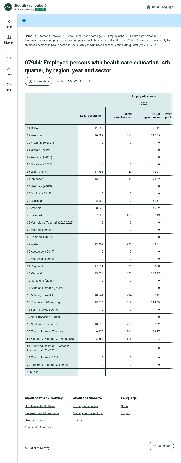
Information (41, 81)
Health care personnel (143, 36)
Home (28, 36)
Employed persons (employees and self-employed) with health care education (73, 40)
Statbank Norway (49, 36)
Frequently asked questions (42, 413)
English (125, 413)
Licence (77, 420)
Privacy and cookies (85, 406)
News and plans (35, 420)
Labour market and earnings (84, 36)
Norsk (124, 406)
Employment (116, 36)
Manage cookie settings (88, 413)
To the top (164, 446)
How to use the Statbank (40, 406)
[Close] (174, 20)
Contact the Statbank (38, 427)
